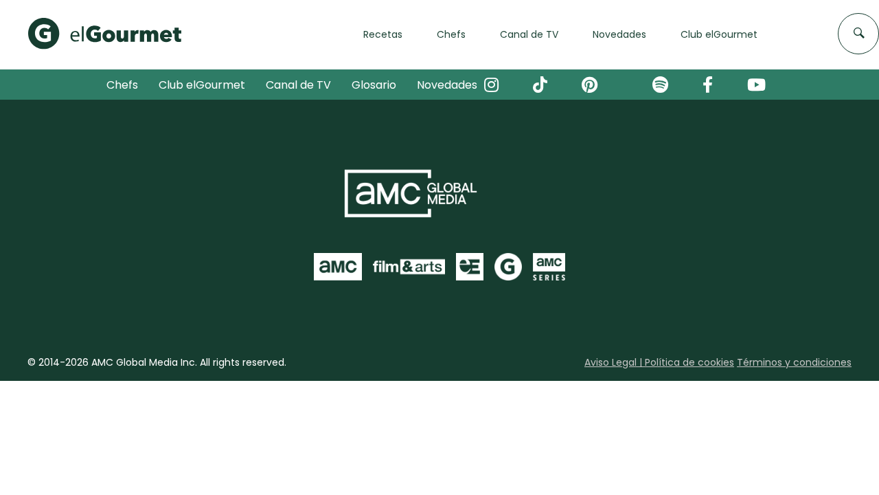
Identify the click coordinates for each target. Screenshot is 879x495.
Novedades (447, 85)
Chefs (122, 85)
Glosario (374, 85)
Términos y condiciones (794, 362)
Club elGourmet (202, 85)
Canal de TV (298, 85)
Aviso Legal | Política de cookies (659, 362)
